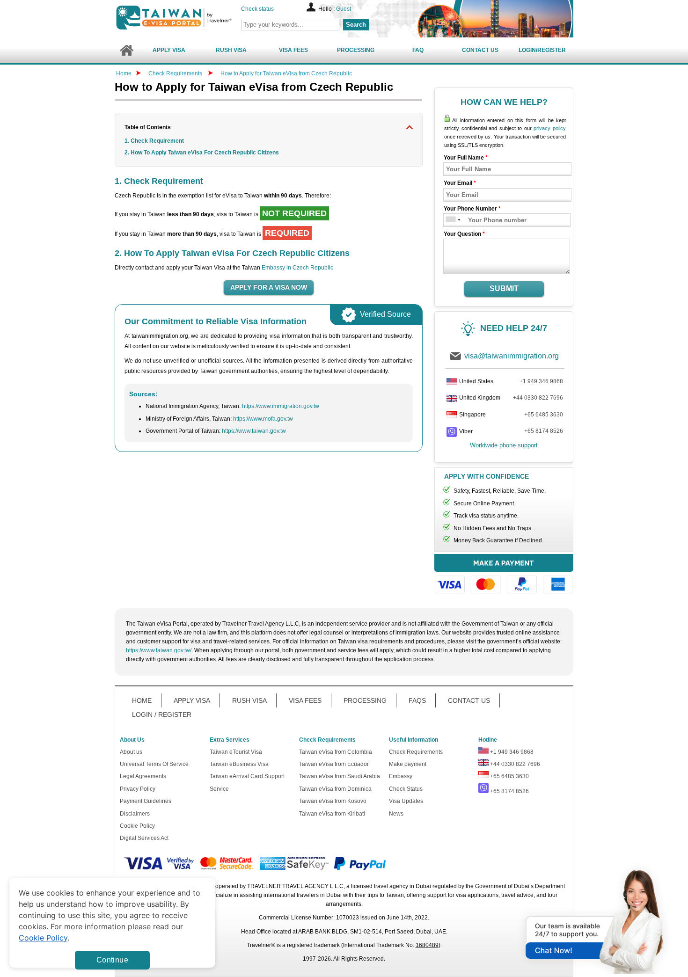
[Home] (126, 50)
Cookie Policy (137, 826)
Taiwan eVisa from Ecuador (334, 764)
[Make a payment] (503, 575)
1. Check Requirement (154, 141)
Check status (257, 9)
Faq (418, 50)
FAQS (417, 700)
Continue (112, 960)
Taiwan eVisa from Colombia (335, 752)
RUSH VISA (249, 700)
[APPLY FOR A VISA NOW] (269, 287)
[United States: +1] (450, 220)
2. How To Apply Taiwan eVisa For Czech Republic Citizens (201, 152)
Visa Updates (406, 801)
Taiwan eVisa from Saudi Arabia (339, 776)
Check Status (406, 789)
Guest (343, 9)
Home (124, 73)
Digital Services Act (144, 838)
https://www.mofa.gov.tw (263, 419)
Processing (355, 50)
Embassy (400, 776)
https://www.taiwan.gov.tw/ (158, 650)
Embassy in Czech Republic (297, 267)
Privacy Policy (137, 789)
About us (131, 752)
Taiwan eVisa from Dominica (335, 789)
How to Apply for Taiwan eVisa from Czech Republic (286, 73)
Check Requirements (176, 73)
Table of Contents (147, 127)
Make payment (407, 764)
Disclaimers (135, 813)
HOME (142, 700)
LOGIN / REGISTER (161, 714)
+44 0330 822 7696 (538, 397)
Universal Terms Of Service (154, 764)
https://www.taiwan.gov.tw (254, 431)
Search (356, 24)
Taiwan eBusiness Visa (239, 764)
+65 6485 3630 (543, 414)
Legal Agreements (143, 776)
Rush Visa (231, 50)
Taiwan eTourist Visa (236, 752)
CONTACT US (469, 700)
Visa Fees (293, 50)
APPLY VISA (192, 700)
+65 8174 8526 (543, 431)
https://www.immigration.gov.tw (280, 406)
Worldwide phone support (504, 445)
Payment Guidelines (145, 801)
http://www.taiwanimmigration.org (190, 17)
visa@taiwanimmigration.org (511, 356)
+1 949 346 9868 (541, 381)
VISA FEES (305, 700)
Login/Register (542, 50)
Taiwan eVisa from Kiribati (332, 813)
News (396, 813)
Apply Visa (169, 50)
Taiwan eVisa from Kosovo (332, 801)
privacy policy (550, 128)
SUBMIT (504, 288)
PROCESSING (365, 700)
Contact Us (480, 50)
